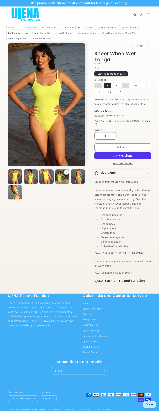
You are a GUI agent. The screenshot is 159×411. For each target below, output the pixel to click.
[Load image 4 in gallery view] (78, 176)
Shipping (98, 115)
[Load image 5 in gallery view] (15, 192)
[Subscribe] (103, 370)
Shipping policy (85, 409)
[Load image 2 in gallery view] (31, 176)
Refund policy (54, 409)
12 (145, 85)
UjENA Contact (90, 341)
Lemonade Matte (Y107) (111, 74)
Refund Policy (90, 352)
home (86, 303)
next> (140, 45)
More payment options (123, 163)
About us (87, 314)
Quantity (98, 130)
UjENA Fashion (21, 409)
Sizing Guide (89, 319)
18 (119, 92)
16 (109, 92)
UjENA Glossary (91, 330)
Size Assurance (103, 99)
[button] (134, 14)
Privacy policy (70, 409)
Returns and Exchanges (95, 336)
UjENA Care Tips (91, 325)
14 (99, 92)
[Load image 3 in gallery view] (46, 176)
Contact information (103, 409)
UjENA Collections (92, 308)
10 (135, 85)
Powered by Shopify (36, 409)
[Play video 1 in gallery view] (62, 176)
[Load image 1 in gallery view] (15, 176)
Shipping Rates (91, 347)
